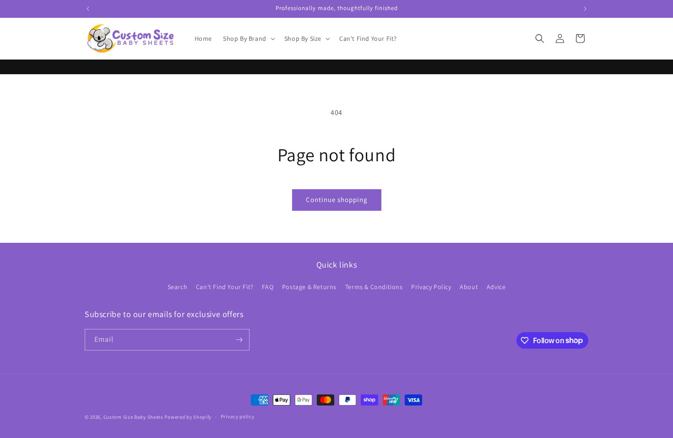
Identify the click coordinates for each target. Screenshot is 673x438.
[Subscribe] (239, 339)
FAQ (267, 287)
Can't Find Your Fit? (225, 287)
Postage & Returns (309, 287)
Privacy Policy (431, 287)
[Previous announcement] (88, 8)
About (469, 287)
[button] (248, 38)
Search (178, 287)
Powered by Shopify (188, 417)
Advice (496, 287)
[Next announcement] (585, 8)
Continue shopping (337, 199)
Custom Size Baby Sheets (133, 417)
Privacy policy (238, 416)
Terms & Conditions (374, 287)
